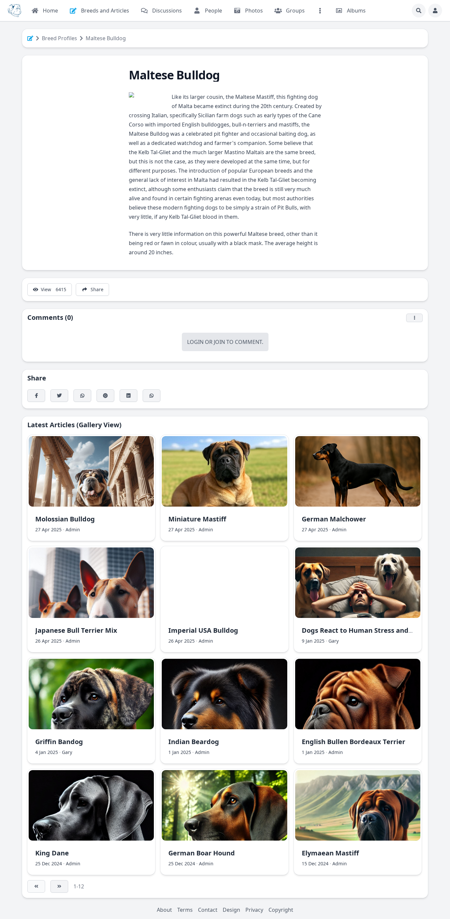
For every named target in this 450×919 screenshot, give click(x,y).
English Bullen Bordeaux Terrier (353, 741)
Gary (333, 641)
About (164, 909)
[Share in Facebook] (36, 395)
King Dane (52, 853)
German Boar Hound (201, 853)
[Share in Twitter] (59, 395)
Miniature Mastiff (197, 519)
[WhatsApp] (82, 395)
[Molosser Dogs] (14, 10)
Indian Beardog (193, 741)
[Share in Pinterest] (105, 395)
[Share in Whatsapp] (151, 395)
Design (231, 909)
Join (219, 342)
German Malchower (334, 519)
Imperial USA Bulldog (203, 630)
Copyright (280, 909)
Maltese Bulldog (106, 38)
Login (195, 342)
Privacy (254, 909)
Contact (207, 909)
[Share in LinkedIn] (128, 395)
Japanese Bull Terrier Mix (76, 630)
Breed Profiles (59, 38)
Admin (73, 529)
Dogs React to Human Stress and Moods (367, 630)
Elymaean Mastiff (330, 853)
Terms (185, 909)
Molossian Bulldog (65, 519)
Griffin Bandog (59, 741)
